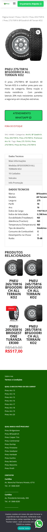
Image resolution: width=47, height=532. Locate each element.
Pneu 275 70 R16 (24, 141)
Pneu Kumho (10, 458)
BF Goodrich (37, 134)
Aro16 (25, 17)
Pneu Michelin (11, 461)
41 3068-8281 (14, 486)
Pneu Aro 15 (10, 397)
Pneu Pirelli (9, 468)
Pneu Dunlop (10, 444)
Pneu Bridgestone (12, 430)
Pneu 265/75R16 (36, 17)
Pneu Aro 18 (10, 407)
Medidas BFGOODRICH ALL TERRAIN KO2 (22, 167)
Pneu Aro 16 (10, 400)
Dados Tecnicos (16, 156)
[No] (44, 521)
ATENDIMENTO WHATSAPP (22, 115)
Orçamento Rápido (31, 3)
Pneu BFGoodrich (12, 434)
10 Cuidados (14, 173)
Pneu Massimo (11, 465)
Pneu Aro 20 (10, 414)
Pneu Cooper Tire (12, 437)
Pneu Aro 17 (10, 404)
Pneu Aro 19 (10, 411)
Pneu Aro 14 (10, 394)
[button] (38, 32)
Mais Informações (17, 161)
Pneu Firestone (11, 447)
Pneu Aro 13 (10, 390)
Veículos (13, 178)
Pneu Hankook (11, 454)
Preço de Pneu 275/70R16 (25, 145)
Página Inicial (8, 17)
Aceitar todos (24, 528)
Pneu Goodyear (11, 451)
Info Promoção (16, 182)
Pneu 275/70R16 (26, 138)
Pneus (18, 17)
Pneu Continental (12, 441)
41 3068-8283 (14, 501)
